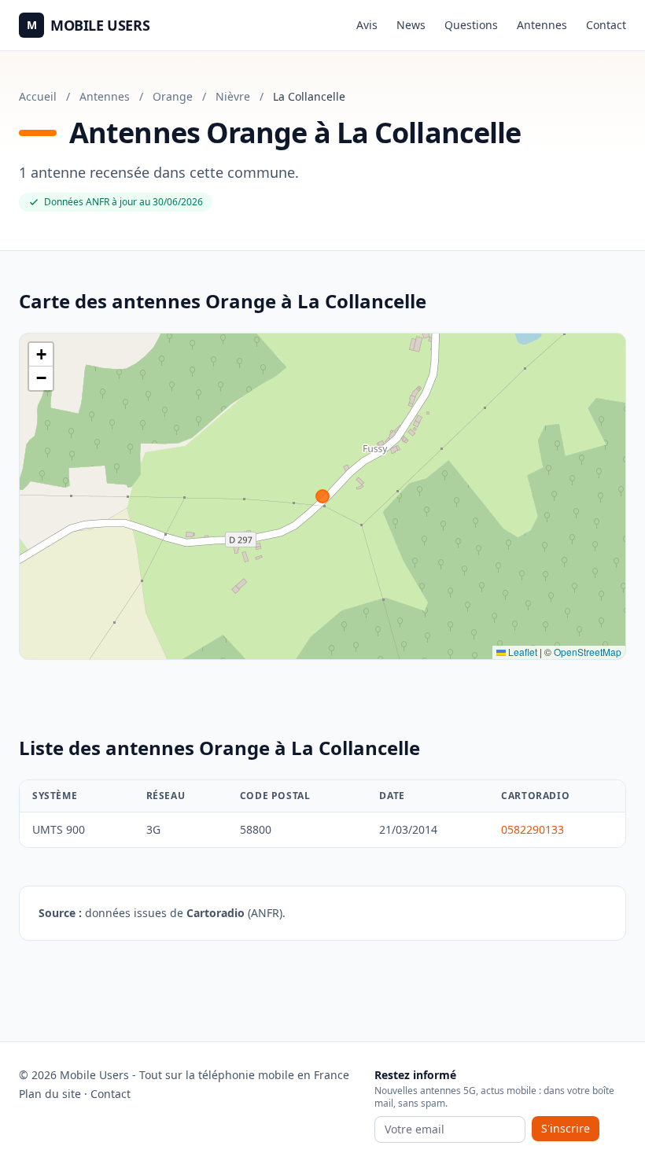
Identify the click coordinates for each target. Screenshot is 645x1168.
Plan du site (50, 1093)
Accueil (38, 96)
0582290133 (532, 829)
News (411, 24)
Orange (173, 96)
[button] (41, 355)
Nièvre (233, 96)
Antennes (542, 24)
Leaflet (521, 651)
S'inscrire (565, 1128)
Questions (471, 24)
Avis (367, 24)
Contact (606, 24)
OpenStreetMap (587, 651)
